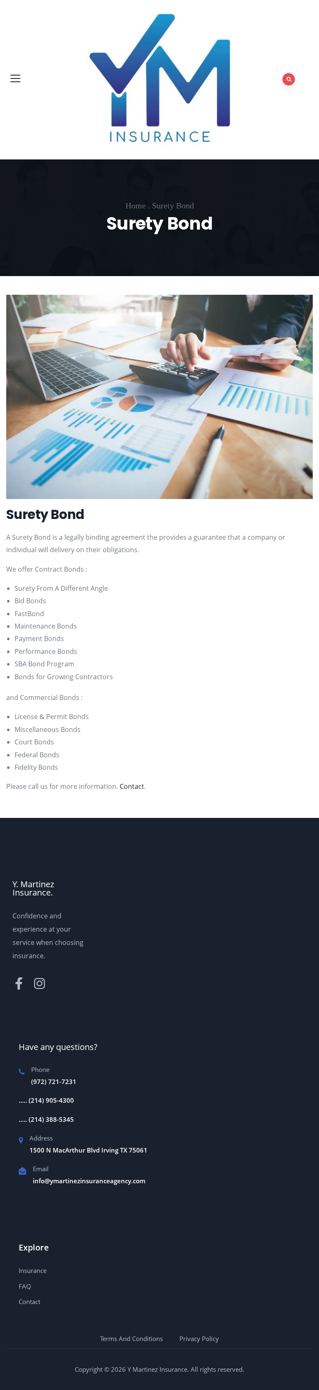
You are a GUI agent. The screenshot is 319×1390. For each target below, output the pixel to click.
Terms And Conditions (131, 1338)
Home (135, 205)
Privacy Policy (199, 1338)
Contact (132, 786)
